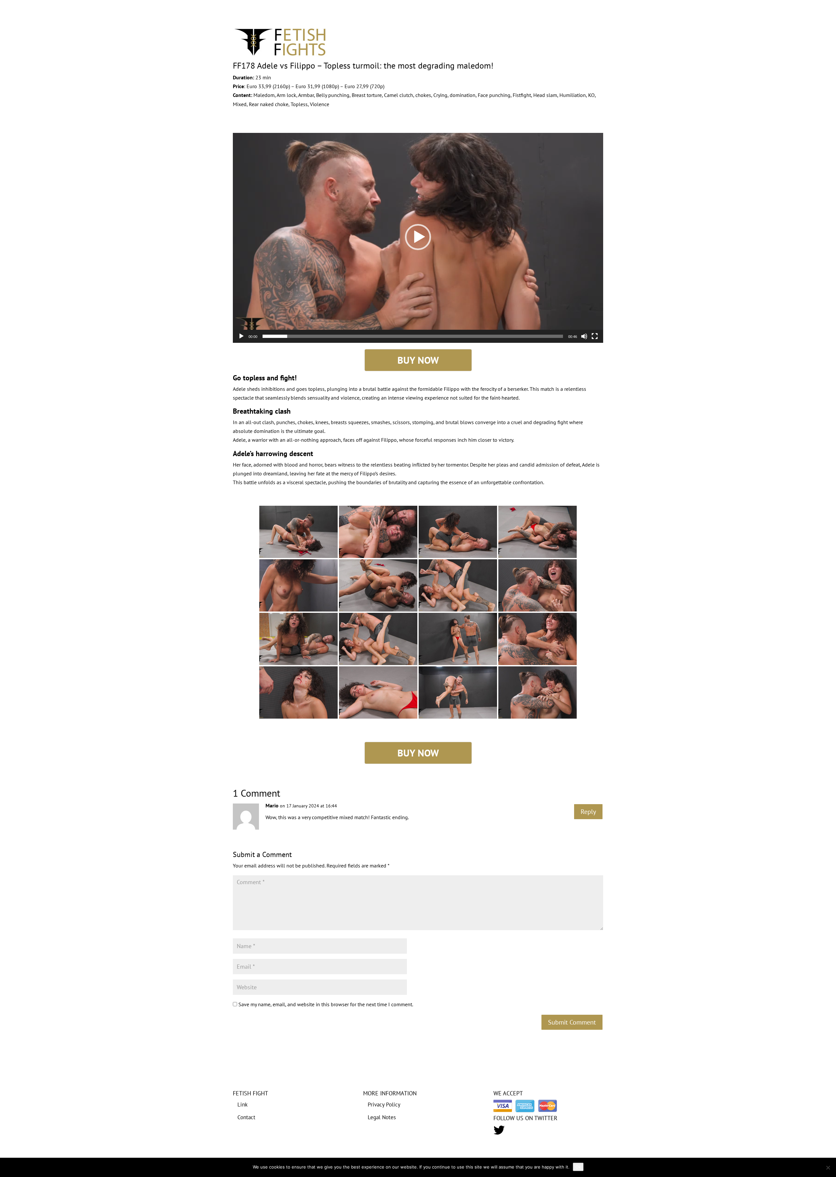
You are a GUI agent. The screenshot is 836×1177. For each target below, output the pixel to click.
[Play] (241, 336)
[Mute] (584, 336)
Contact (246, 1117)
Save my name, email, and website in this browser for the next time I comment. (325, 1004)
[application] (418, 237)
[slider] (413, 336)
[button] (418, 237)
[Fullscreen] (594, 336)
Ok (578, 1166)
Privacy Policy (384, 1104)
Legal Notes (382, 1117)
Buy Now (418, 360)
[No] (828, 1167)
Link (242, 1104)
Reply (588, 811)
